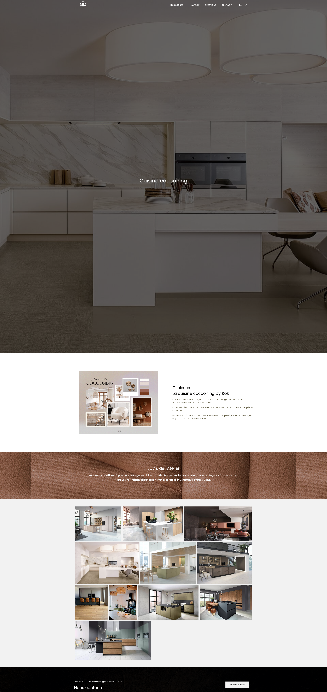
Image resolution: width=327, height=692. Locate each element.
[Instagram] (246, 5)
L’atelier (195, 5)
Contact (226, 5)
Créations (210, 5)
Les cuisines (176, 5)
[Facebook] (240, 5)
